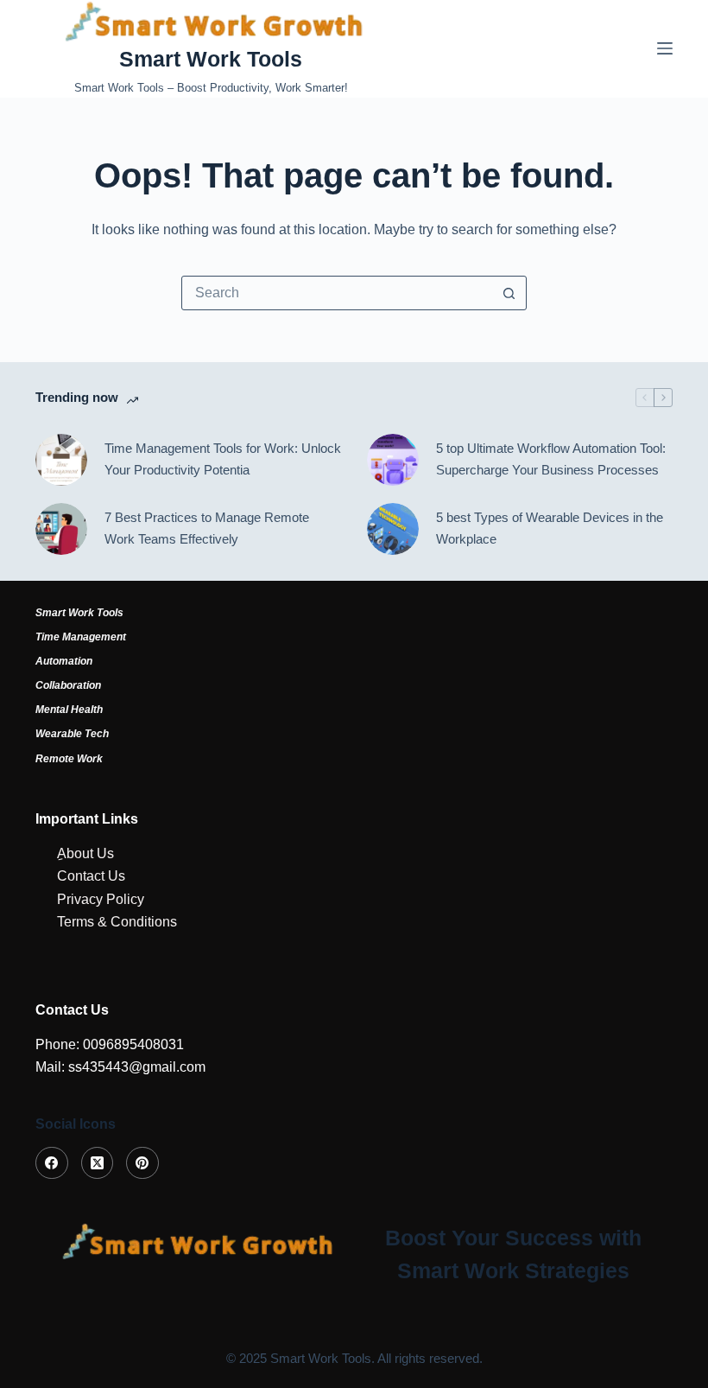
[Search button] (508, 293)
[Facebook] (51, 1163)
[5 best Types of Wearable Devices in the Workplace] (393, 529)
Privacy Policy (100, 899)
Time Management (80, 637)
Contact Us (91, 876)
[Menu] (665, 48)
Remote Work (69, 759)
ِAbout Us (85, 853)
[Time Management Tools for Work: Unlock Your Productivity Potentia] (61, 460)
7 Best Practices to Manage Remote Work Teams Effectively (206, 528)
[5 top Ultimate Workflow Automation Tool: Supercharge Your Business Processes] (393, 460)
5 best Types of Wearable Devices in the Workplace (549, 528)
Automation (63, 661)
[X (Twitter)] (97, 1163)
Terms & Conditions (117, 921)
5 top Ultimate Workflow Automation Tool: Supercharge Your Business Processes (551, 459)
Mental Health (69, 710)
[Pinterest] (142, 1163)
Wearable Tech (72, 734)
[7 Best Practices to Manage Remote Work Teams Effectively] (61, 529)
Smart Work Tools (210, 59)
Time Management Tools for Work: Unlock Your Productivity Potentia (222, 459)
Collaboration (68, 685)
